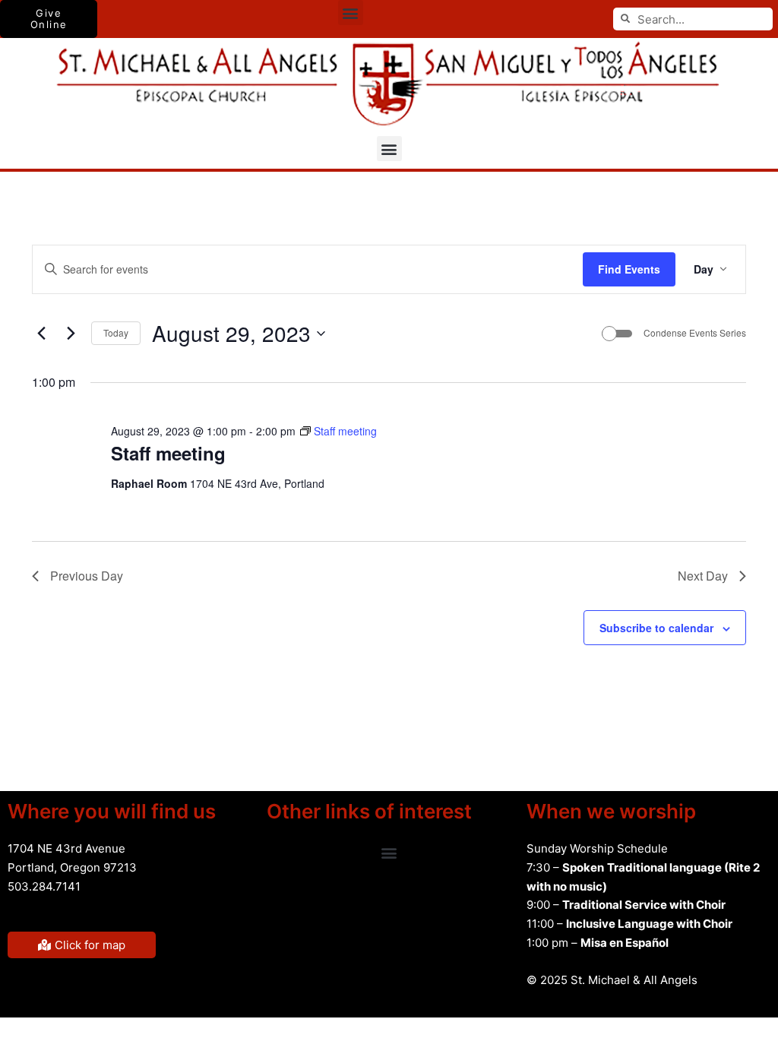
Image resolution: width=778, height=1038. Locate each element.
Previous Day (86, 575)
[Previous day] (41, 333)
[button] (350, 12)
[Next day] (71, 333)
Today (115, 332)
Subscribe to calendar (656, 627)
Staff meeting (168, 453)
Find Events (629, 269)
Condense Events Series (695, 333)
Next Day (703, 575)
